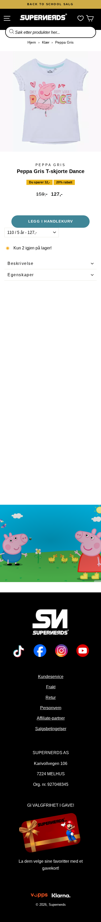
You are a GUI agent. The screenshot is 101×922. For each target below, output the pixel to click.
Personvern (50, 707)
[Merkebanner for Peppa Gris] (50, 543)
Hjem (31, 42)
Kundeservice (50, 676)
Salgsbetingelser (50, 728)
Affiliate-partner (50, 718)
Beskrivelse (21, 263)
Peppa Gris (64, 42)
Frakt (50, 686)
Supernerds (57, 905)
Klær (45, 42)
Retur (51, 697)
